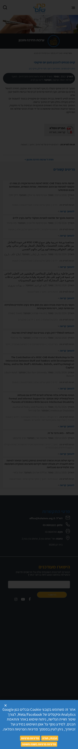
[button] (5, 705)
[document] (39, 374)
